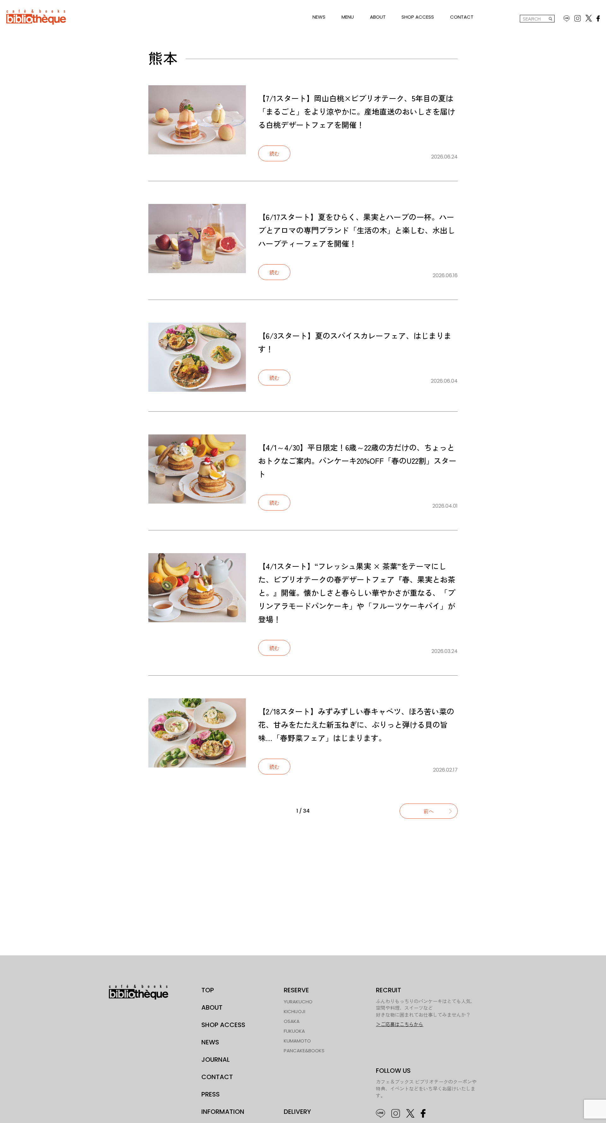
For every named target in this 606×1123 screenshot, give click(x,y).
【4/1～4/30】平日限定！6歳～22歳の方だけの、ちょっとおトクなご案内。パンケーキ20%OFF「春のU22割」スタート (357, 460)
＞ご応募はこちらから (399, 1024)
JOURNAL (215, 1059)
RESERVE (296, 990)
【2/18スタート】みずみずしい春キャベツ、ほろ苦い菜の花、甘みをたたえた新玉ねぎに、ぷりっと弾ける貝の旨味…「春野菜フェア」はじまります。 (356, 724)
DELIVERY (297, 1111)
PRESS (210, 1094)
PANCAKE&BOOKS (304, 1050)
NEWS (318, 17)
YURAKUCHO (298, 1001)
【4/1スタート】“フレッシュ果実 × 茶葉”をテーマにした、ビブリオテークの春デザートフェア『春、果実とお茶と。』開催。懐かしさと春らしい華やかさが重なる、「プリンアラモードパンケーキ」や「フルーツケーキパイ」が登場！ (356, 592)
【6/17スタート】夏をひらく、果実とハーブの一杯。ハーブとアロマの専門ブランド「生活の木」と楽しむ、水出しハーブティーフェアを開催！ (356, 230)
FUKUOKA (294, 1031)
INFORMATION (222, 1111)
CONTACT (461, 17)
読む (274, 153)
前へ (429, 811)
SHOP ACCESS (417, 17)
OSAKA (292, 1021)
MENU (348, 17)
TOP (207, 990)
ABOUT (378, 17)
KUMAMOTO (297, 1040)
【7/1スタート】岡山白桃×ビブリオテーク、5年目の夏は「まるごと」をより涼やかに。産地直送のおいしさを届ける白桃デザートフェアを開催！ (356, 111)
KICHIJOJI (294, 1011)
